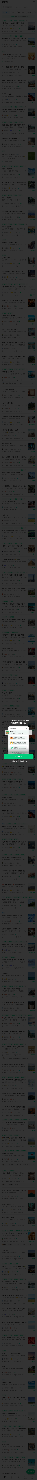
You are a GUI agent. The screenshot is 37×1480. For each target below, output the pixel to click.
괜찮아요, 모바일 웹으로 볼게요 (18, 761)
